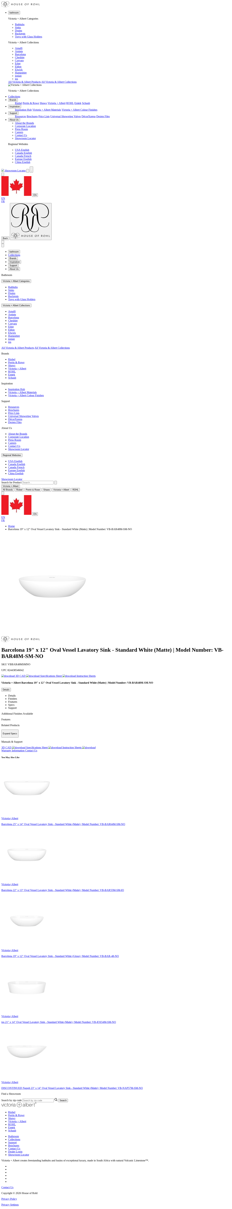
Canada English (23, 152)
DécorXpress (89, 116)
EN (35, 195)
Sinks (18, 27)
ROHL (70, 103)
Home (11, 526)
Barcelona (20, 54)
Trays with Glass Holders (28, 36)
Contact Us (21, 135)
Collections (14, 96)
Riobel (18, 103)
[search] (37, 482)
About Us (14, 120)
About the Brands (24, 123)
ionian (18, 75)
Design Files (103, 116)
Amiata (19, 51)
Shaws (43, 103)
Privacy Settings (10, 1204)
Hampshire (21, 72)
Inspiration (15, 106)
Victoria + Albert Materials (46, 109)
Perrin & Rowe (31, 103)
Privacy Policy (9, 1198)
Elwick (19, 69)
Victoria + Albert (57, 103)
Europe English (23, 159)
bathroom (14, 12)
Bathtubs (19, 24)
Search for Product (11, 482)
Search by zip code (11, 1100)
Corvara (19, 60)
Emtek (77, 103)
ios (16, 78)
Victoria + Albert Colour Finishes (79, 109)
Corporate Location (25, 126)
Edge (18, 63)
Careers (19, 132)
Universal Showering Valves (65, 116)
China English (22, 162)
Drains (18, 30)
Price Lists (44, 116)
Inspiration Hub (23, 109)
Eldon (18, 66)
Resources (20, 116)
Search (63, 1100)
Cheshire (19, 57)
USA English (22, 149)
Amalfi (18, 48)
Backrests (20, 33)
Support (13, 113)
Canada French (23, 156)
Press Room (21, 129)
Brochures (32, 116)
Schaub (86, 103)
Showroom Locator (25, 138)
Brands (13, 100)
